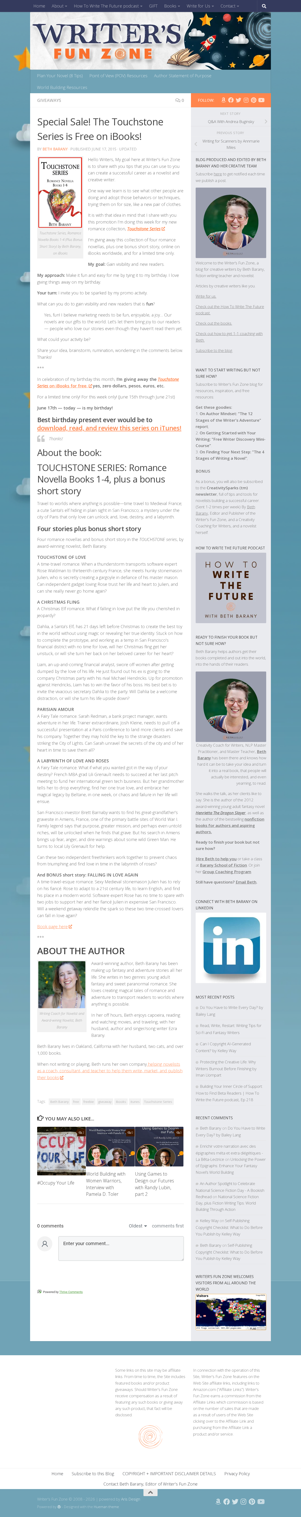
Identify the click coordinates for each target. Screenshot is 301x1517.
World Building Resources (62, 87)
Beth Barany (55, 149)
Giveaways (49, 100)
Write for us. (206, 296)
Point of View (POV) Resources (118, 75)
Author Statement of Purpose (182, 75)
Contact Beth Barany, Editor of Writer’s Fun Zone (150, 1484)
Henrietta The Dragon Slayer (221, 812)
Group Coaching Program (226, 871)
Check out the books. (214, 323)
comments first (168, 1226)
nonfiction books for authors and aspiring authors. (230, 825)
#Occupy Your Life (55, 1183)
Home (39, 6)
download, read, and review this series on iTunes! (109, 428)
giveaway (104, 1102)
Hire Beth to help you (216, 858)
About (57, 6)
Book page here (52, 926)
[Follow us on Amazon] (223, 100)
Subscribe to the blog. (214, 350)
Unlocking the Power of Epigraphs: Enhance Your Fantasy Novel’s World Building (231, 1166)
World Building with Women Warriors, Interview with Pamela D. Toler (106, 1184)
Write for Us (198, 6)
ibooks (121, 1102)
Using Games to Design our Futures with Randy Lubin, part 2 (154, 1184)
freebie (88, 1102)
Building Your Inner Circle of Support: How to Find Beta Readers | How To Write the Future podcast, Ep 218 (229, 1093)
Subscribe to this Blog (93, 1473)
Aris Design (130, 1499)
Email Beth (246, 882)
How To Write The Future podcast (106, 6)
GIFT (153, 6)
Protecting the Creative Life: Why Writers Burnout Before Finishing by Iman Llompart (226, 1068)
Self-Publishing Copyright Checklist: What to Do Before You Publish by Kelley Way (229, 1227)
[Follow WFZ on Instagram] (246, 100)
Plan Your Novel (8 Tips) (60, 75)
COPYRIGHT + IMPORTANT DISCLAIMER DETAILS (169, 1473)
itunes (135, 1102)
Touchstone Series (144, 229)
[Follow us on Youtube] (261, 100)
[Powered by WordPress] (59, 1507)
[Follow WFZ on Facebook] (231, 100)
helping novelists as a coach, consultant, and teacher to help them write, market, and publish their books (109, 1071)
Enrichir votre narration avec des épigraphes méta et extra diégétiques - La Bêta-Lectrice (229, 1152)
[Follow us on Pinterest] (253, 100)
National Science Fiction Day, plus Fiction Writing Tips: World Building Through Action (227, 1203)
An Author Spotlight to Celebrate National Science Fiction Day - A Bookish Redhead (230, 1190)
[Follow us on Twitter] (238, 100)
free (76, 1102)
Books (170, 6)
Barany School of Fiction (223, 865)
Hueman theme (106, 1506)
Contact (228, 6)
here (218, 174)
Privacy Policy (237, 1473)
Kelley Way (209, 1220)
